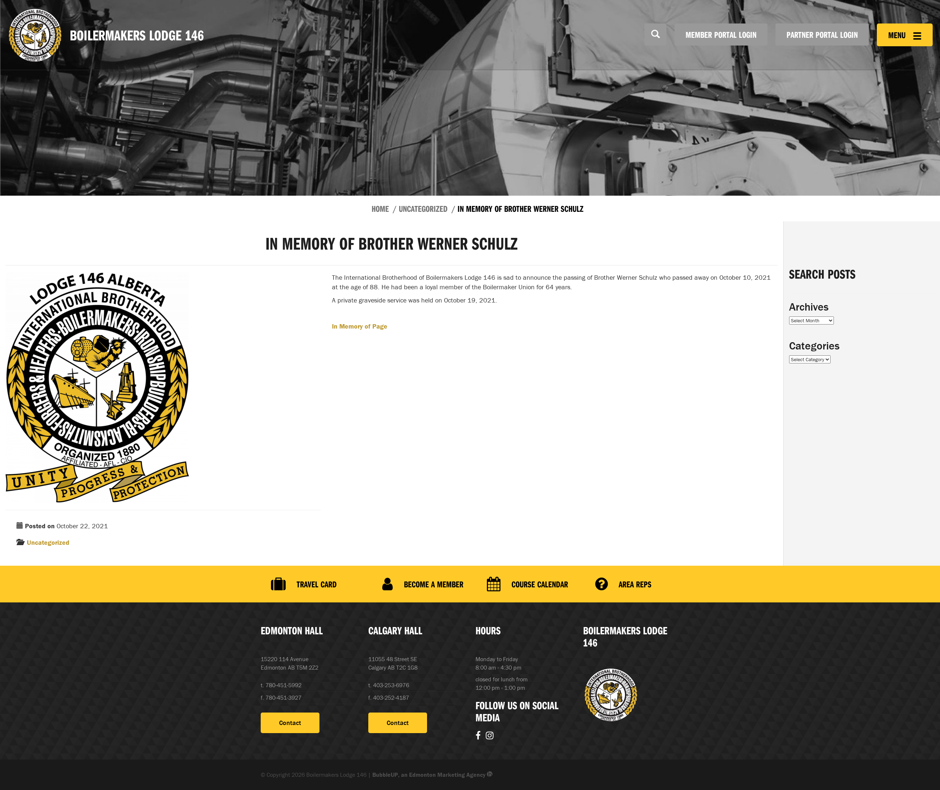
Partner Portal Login (822, 34)
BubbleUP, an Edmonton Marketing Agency (429, 774)
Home (380, 208)
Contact (290, 722)
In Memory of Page (359, 326)
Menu (898, 34)
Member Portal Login (721, 34)
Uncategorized (423, 208)
